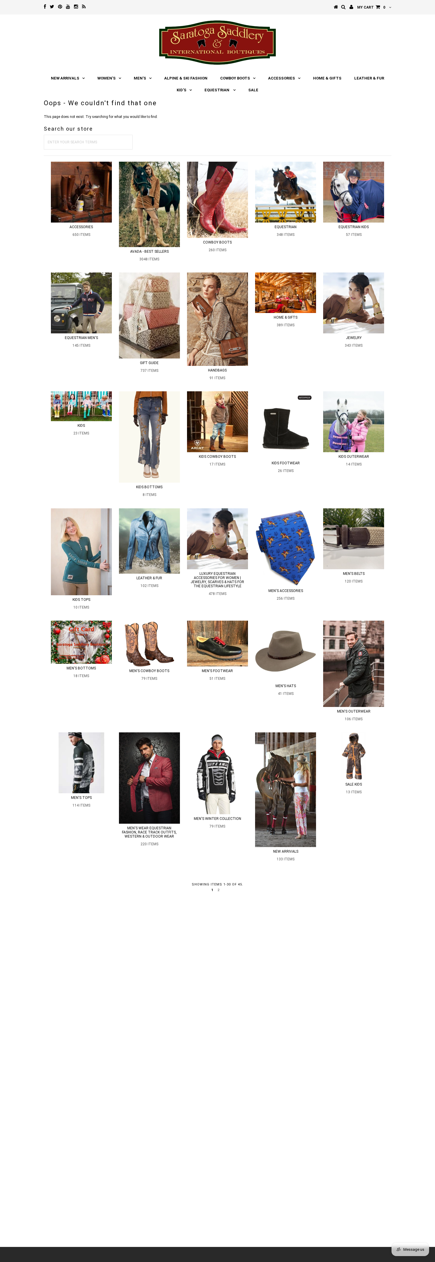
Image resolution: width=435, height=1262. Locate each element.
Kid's (181, 90)
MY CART (371, 7)
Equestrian (217, 90)
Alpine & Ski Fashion (185, 78)
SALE (253, 90)
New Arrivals (65, 78)
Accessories (281, 78)
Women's (106, 78)
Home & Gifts (327, 78)
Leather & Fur (369, 78)
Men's (140, 78)
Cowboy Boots (235, 78)
